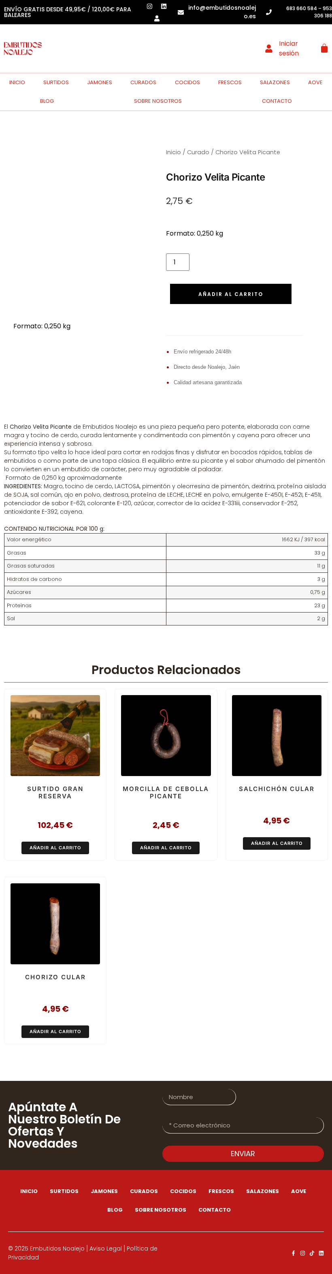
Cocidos (187, 82)
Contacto (277, 101)
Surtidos (56, 82)
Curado (198, 152)
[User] (157, 18)
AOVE (315, 82)
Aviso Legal (105, 1248)
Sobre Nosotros (158, 101)
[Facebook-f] (293, 1253)
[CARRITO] (324, 48)
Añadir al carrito (230, 294)
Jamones (99, 82)
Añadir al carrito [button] (55, 848)
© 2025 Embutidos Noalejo (46, 1248)
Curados (143, 82)
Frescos (230, 82)
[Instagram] (302, 1253)
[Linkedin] (321, 1253)
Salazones (275, 82)
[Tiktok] (312, 1253)
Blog (47, 101)
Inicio (17, 82)
